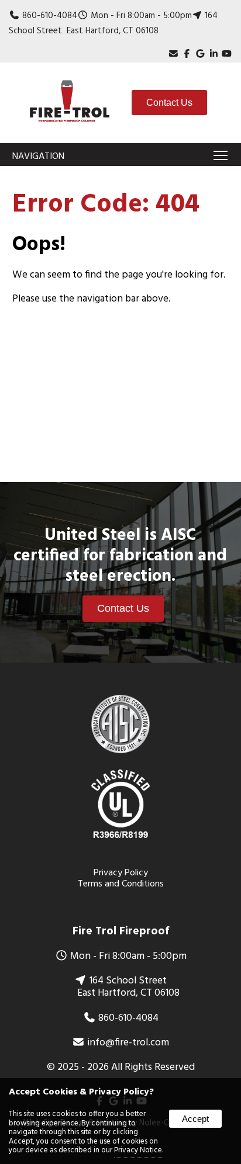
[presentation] (186, 54)
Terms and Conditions (121, 884)
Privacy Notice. (138, 1150)
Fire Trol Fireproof (121, 931)
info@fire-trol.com (128, 1043)
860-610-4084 (49, 16)
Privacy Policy (121, 873)
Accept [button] (195, 1119)
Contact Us (169, 103)
